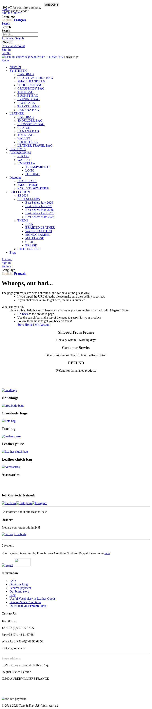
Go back (22, 314)
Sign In (6, 49)
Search (6, 23)
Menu (5, 60)
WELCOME (51, 4)
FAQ (13, 580)
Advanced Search (13, 38)
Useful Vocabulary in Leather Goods (32, 598)
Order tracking (19, 584)
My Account (42, 324)
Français (20, 20)
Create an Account (13, 46)
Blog (13, 595)
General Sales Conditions (25, 602)
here (107, 553)
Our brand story (19, 591)
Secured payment (20, 588)
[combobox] (20, 34)
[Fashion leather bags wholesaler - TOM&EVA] (33, 56)
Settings (6, 266)
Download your (28, 605)
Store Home (24, 324)
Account (7, 259)
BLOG (6, 53)
